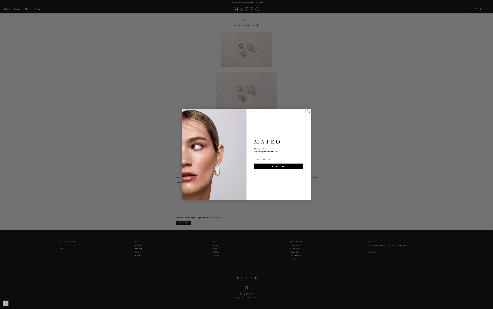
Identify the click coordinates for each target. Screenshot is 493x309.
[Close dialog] (307, 112)
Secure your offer (279, 166)
